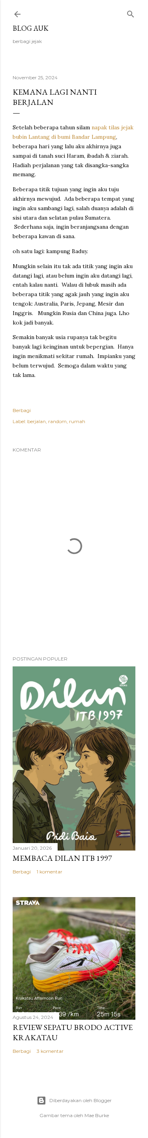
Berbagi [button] (22, 410)
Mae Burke (96, 1115)
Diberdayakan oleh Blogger (80, 1100)
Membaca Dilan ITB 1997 (62, 858)
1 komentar (49, 872)
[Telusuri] (130, 12)
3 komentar (50, 1051)
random (57, 421)
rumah (77, 421)
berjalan (36, 421)
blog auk (31, 28)
